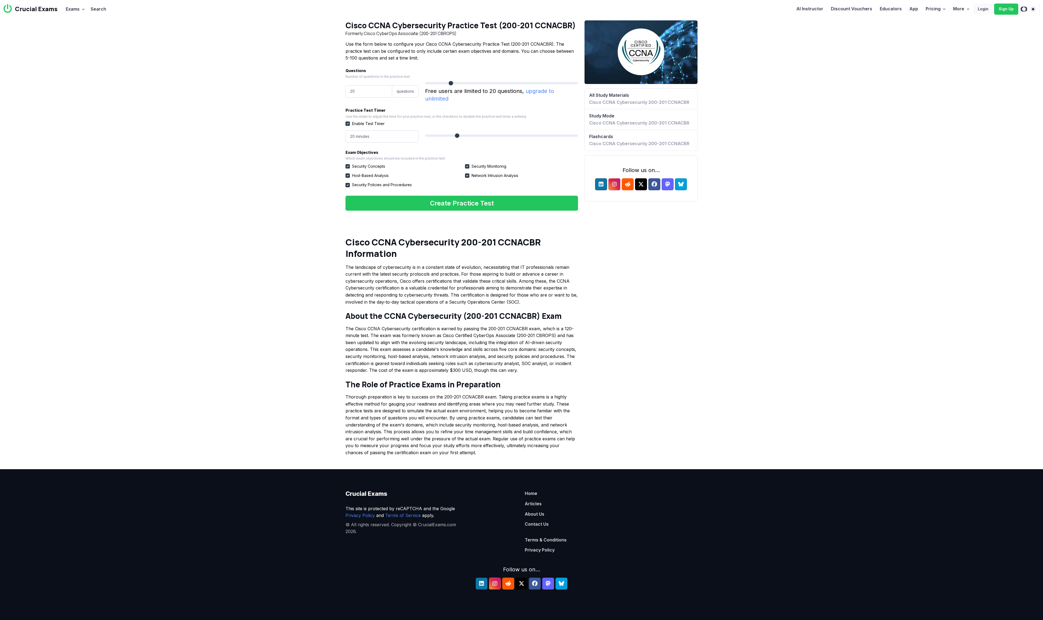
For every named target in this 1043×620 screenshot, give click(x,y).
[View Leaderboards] (1023, 9)
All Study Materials (639, 98)
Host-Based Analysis (370, 175)
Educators (891, 8)
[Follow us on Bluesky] (681, 184)
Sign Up (1006, 9)
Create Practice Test (462, 203)
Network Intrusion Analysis (495, 175)
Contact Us (537, 524)
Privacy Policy (360, 515)
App (913, 8)
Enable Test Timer (368, 123)
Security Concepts (368, 166)
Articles (533, 503)
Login (983, 9)
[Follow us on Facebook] (654, 184)
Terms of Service (403, 515)
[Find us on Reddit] (628, 184)
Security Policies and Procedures (382, 184)
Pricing (933, 8)
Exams (73, 9)
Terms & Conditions (546, 540)
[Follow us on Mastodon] (668, 184)
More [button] (958, 8)
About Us (534, 514)
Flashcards (639, 140)
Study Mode (639, 119)
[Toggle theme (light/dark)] (1032, 9)
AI (809, 8)
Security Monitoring (489, 166)
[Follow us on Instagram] (614, 184)
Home (531, 493)
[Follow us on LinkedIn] (601, 184)
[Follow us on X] (641, 184)
